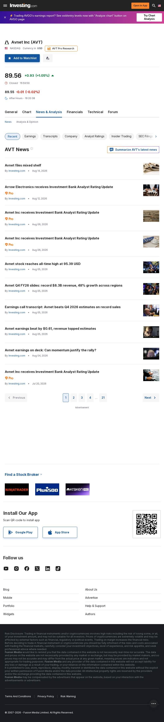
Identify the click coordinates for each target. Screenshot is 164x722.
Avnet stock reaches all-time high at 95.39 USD (43, 264)
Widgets (8, 614)
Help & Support (95, 605)
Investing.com (17, 170)
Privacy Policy (46, 696)
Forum (113, 112)
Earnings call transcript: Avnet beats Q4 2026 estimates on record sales (63, 307)
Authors (90, 614)
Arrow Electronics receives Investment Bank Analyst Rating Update (59, 187)
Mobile (7, 597)
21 (103, 397)
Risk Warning (68, 696)
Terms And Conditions (18, 696)
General (11, 112)
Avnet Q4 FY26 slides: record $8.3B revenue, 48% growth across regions (63, 285)
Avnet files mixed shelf (23, 165)
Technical (95, 112)
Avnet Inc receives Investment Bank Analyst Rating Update (52, 212)
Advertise (91, 597)
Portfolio (8, 605)
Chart (26, 112)
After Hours (16, 98)
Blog (6, 589)
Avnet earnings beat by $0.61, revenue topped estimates (50, 329)
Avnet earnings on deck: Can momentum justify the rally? (50, 350)
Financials (75, 112)
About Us (91, 589)
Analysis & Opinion (27, 121)
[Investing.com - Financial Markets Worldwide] (23, 5)
